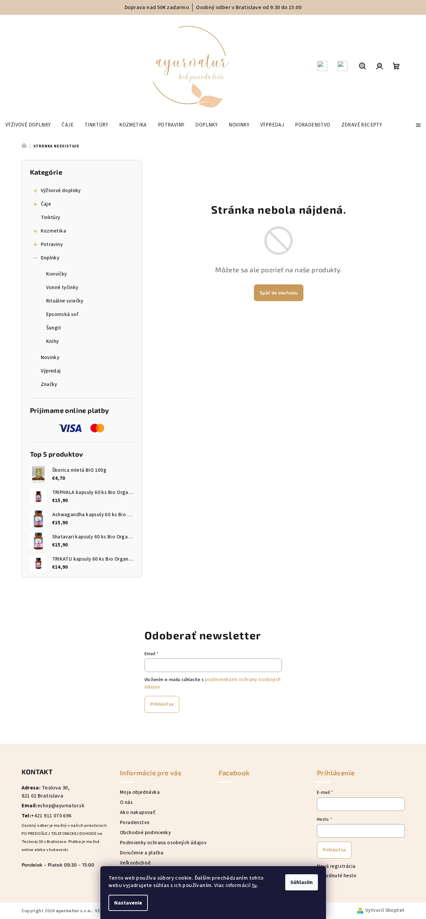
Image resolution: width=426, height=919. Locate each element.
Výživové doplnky (61, 190)
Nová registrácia (336, 866)
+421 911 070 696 (51, 815)
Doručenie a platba (141, 852)
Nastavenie (128, 903)
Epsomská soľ (62, 314)
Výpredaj (51, 371)
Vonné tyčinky (62, 287)
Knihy (52, 341)
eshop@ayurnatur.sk (61, 805)
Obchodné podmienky (145, 832)
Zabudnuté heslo (336, 875)
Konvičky (56, 274)
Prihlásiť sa (161, 704)
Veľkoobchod (135, 863)
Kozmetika (53, 231)
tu (254, 885)
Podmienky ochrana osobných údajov (163, 842)
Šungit (53, 327)
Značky (49, 384)
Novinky (50, 357)
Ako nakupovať (137, 812)
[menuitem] (28, 125)
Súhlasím (301, 882)
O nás (126, 802)
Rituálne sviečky (65, 301)
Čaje (46, 204)
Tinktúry (50, 217)
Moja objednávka (140, 792)
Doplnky (50, 257)
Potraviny (52, 244)
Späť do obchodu (279, 292)
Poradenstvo (135, 822)
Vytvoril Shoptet (384, 910)
